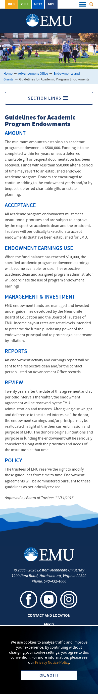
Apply (38, 4)
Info (11, 4)
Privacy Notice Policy (52, 663)
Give (51, 4)
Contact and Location (49, 616)
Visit (24, 4)
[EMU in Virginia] (49, 15)
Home (8, 74)
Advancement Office (33, 74)
